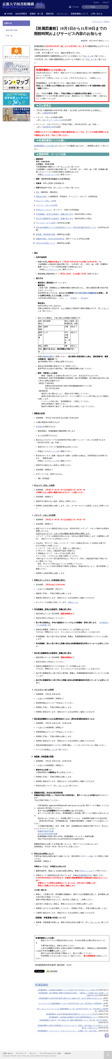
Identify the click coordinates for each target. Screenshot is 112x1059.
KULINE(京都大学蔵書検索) (86, 293)
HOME (10, 14)
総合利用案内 (21, 14)
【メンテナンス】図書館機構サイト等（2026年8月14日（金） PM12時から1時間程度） (70, 1003)
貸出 (37, 192)
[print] (107, 1036)
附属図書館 (41, 984)
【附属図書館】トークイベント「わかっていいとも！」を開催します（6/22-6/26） (67, 1031)
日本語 (73, 298)
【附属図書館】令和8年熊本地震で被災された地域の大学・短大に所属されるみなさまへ (70, 998)
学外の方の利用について (45, 243)
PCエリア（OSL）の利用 (46, 201)
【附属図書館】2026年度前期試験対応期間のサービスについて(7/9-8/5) (71, 1014)
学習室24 (39, 427)
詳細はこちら (73, 602)
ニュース (53, 451)
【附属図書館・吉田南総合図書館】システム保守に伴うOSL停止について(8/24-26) (67, 990)
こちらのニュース (50, 174)
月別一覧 (9, 36)
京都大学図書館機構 (23, 5)
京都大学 (105, 2)
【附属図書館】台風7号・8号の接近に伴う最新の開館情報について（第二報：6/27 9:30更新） (73, 1020)
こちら (89, 56)
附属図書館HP (84, 875)
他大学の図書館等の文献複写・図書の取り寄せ (54, 219)
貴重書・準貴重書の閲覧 (45, 234)
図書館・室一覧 (36, 14)
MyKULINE (47, 356)
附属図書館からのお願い (44, 146)
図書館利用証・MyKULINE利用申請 (50, 239)
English (84, 298)
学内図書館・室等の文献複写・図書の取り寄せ (54, 214)
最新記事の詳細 (11, 30)
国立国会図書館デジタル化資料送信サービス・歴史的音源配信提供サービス (66, 227)
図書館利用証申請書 (46, 831)
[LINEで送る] (52, 971)
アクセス (75, 7)
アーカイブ (98, 22)
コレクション (62, 14)
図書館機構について (79, 14)
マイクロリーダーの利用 (45, 223)
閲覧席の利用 (50, 127)
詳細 (91, 856)
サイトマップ (21, 1053)
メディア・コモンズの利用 (55, 120)
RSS (106, 22)
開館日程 (50, 14)
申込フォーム (85, 871)
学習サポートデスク (44, 210)
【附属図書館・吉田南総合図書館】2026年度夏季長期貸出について (73, 1017)
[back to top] (108, 1055)
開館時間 (48, 113)
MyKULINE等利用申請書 (47, 834)
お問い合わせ (96, 14)
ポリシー (33, 1053)
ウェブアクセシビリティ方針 (50, 1053)
